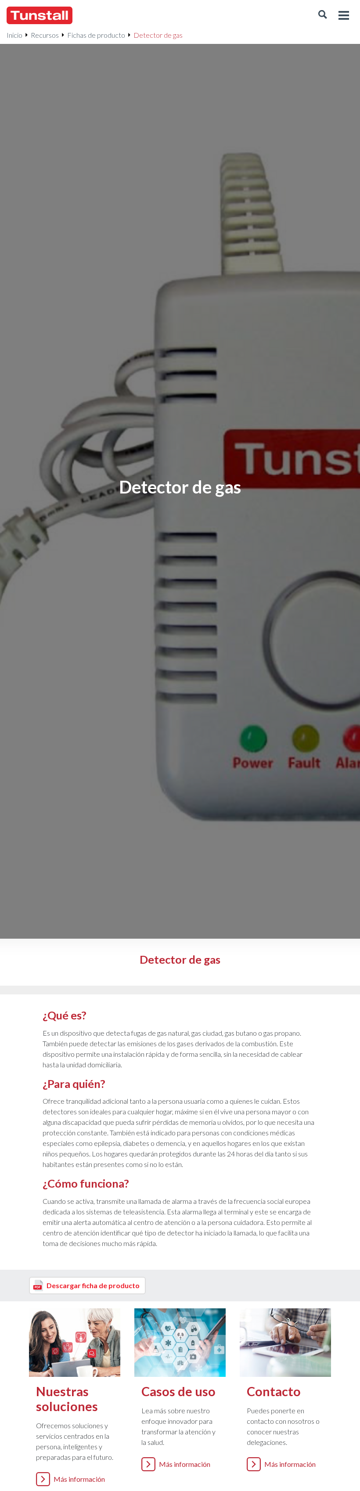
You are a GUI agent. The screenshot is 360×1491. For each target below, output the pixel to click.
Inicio (14, 35)
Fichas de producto (96, 35)
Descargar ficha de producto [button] (93, 1285)
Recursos (45, 35)
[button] (322, 16)
